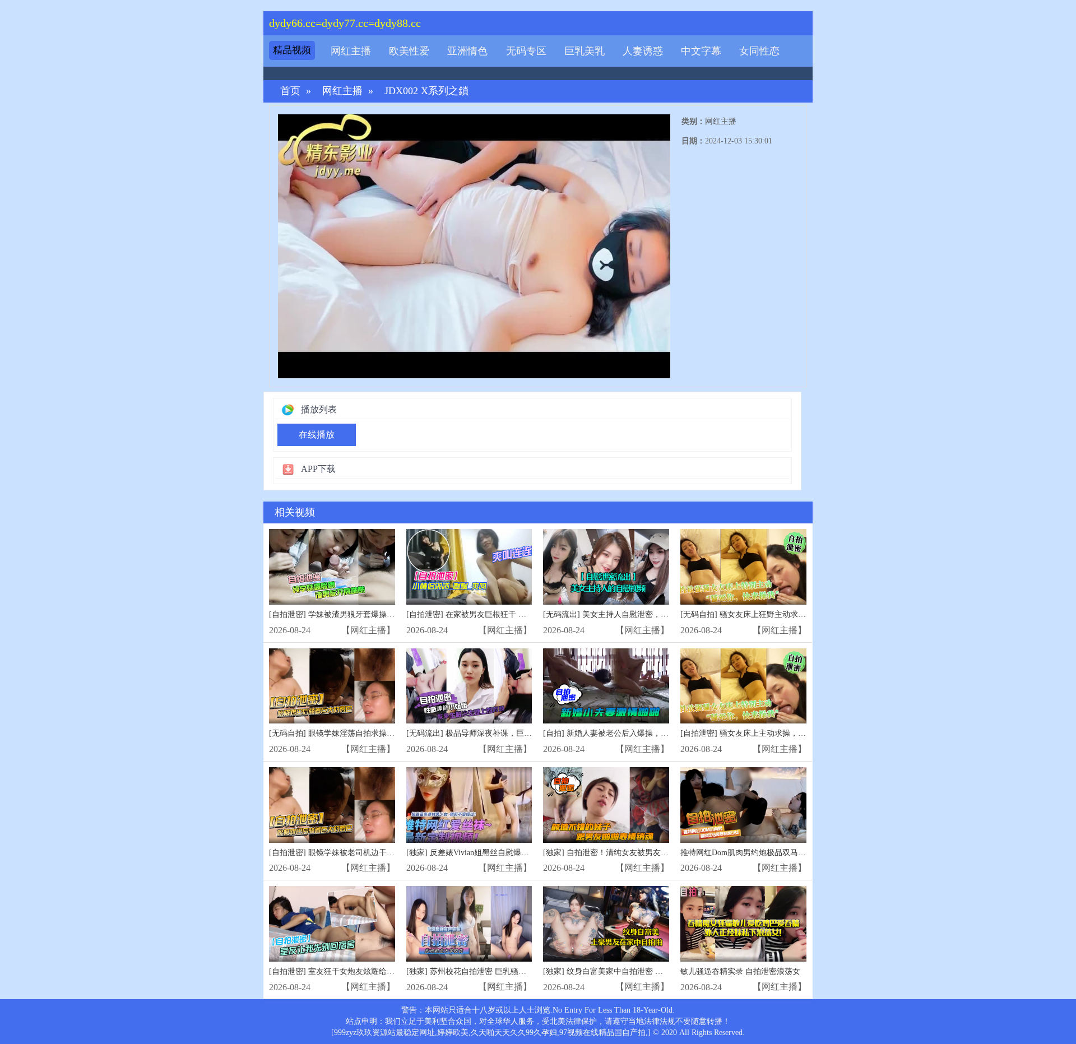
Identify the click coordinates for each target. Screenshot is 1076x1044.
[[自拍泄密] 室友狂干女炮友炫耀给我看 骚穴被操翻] (332, 924)
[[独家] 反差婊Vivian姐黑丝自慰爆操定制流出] (469, 805)
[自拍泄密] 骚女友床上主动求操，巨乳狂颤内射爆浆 (770, 733)
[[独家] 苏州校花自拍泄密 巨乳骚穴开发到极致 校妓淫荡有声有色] (469, 924)
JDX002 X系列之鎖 (426, 91)
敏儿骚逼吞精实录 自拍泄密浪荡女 (740, 971)
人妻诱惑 (643, 51)
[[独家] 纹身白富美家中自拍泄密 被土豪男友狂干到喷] (606, 924)
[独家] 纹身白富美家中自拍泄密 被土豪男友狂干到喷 (634, 971)
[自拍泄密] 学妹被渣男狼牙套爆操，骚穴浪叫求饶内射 (363, 614)
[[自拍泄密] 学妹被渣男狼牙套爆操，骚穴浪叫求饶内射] (332, 567)
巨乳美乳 (584, 51)
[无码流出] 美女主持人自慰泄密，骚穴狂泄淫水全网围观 (641, 614)
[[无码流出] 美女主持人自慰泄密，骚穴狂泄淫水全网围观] (606, 567)
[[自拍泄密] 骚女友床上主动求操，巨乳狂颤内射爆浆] (743, 686)
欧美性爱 (409, 51)
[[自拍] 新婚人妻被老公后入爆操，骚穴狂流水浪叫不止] (606, 686)
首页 (290, 91)
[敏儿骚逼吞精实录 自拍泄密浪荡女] (743, 924)
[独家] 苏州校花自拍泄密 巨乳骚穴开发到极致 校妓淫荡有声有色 (518, 971)
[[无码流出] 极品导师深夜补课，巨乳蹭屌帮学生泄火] (469, 686)
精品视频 (292, 50)
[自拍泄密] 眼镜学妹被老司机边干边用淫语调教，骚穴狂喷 (371, 852)
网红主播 (351, 51)
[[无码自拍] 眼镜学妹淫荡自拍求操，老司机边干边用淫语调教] (332, 686)
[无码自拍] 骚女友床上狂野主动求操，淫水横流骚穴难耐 (778, 614)
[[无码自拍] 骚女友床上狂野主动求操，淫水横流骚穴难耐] (743, 567)
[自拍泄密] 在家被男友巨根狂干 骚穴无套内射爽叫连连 (501, 614)
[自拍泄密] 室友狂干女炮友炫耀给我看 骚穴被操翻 (356, 971)
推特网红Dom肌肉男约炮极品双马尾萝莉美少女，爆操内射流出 (790, 852)
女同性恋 (759, 51)
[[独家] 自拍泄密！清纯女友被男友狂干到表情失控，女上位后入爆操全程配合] (606, 805)
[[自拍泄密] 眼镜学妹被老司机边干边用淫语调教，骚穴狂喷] (332, 805)
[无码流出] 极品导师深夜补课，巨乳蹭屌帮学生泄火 (496, 733)
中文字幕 (701, 51)
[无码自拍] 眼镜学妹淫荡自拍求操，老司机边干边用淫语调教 (375, 733)
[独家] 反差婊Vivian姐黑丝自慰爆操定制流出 (483, 852)
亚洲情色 (467, 51)
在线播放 (317, 434)
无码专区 (526, 51)
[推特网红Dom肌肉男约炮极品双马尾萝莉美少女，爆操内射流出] (743, 805)
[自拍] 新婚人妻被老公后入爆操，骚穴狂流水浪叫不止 (637, 733)
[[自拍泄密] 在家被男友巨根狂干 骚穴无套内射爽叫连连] (469, 567)
